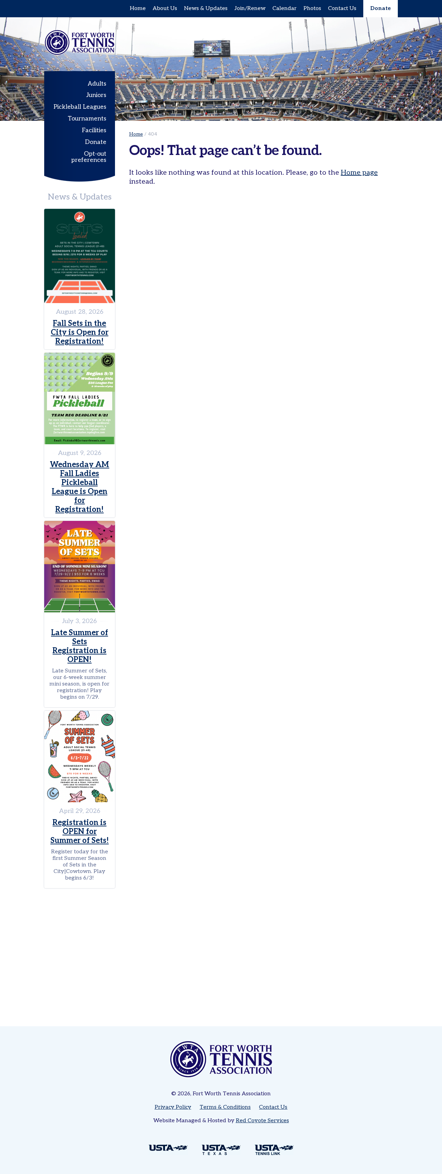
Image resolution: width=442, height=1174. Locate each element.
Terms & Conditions (225, 1107)
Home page (359, 172)
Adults (97, 83)
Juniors (96, 95)
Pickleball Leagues (80, 106)
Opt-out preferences (88, 157)
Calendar (284, 8)
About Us (165, 8)
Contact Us (342, 8)
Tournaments (87, 118)
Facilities (94, 130)
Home (138, 8)
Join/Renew (250, 8)
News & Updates (206, 8)
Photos (312, 8)
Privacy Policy (173, 1107)
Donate (380, 8)
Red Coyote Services (262, 1120)
